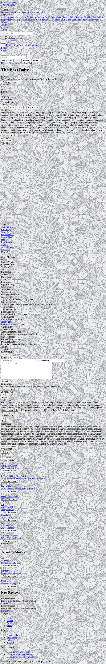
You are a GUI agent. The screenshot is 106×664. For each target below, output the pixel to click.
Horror (11, 20)
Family (73, 17)
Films (9, 618)
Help (9, 640)
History (4, 20)
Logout (4, 50)
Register (4, 48)
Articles (29, 45)
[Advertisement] (53, 171)
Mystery (31, 20)
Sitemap (10, 642)
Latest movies (21, 12)
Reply (4, 397)
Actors (36, 45)
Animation (21, 17)
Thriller (90, 20)
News (38, 20)
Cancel (15, 357)
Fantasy (79, 17)
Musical (24, 20)
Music (17, 20)
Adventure (12, 17)
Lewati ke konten (8, 2)
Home (3, 63)
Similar (35, 60)
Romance (56, 20)
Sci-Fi (63, 20)
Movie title (5, 603)
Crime (47, 17)
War (96, 20)
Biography (31, 17)
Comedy (40, 17)
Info (3, 60)
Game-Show (98, 17)
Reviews (26, 60)
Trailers (22, 45)
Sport (74, 20)
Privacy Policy (13, 635)
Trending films (12, 45)
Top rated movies (35, 12)
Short (69, 20)
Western (4, 22)
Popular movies (8, 12)
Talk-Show (82, 20)
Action (4, 17)
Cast (10, 60)
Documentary (57, 17)
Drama (66, 17)
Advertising (12, 637)
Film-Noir (88, 17)
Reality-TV (46, 20)
